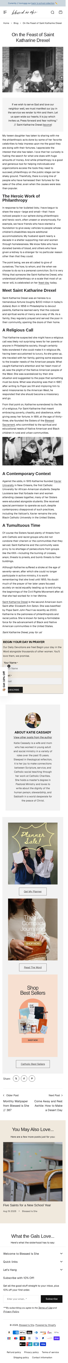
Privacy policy (31, 1352)
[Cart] (60, 12)
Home (6, 23)
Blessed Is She (26, 1325)
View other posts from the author (33, 737)
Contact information (42, 1357)
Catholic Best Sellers (33, 1064)
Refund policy (14, 1352)
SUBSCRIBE (13, 689)
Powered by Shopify (45, 1325)
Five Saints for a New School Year (27, 1205)
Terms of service (50, 1352)
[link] (16, 1078)
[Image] (33, 853)
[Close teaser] (8, 666)
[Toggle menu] (5, 12)
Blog (16, 23)
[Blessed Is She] (24, 12)
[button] (4, 681)
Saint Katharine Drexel (15, 602)
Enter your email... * (17, 1299)
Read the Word (33, 967)
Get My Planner (33, 891)
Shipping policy (21, 1357)
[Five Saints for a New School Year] (32, 1171)
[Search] (52, 12)
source (47, 124)
